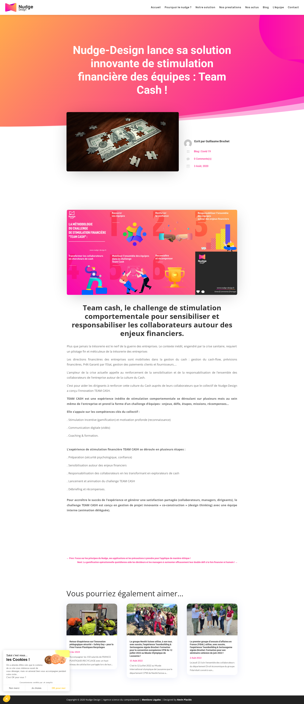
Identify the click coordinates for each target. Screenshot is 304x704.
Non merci (14, 688)
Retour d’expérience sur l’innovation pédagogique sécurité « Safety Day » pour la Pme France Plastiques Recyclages (92, 644)
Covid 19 (206, 151)
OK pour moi (58, 688)
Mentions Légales (151, 699)
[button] (6, 698)
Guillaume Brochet (217, 141)
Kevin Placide (184, 699)
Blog (196, 151)
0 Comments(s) (203, 158)
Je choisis (36, 688)
